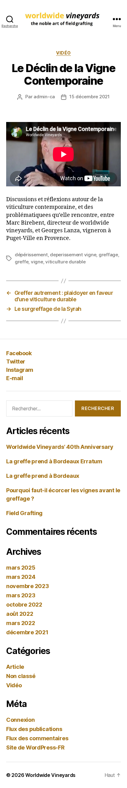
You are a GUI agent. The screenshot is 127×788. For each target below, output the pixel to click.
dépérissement (31, 255)
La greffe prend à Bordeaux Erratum (54, 461)
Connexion (20, 720)
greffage (108, 255)
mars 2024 (20, 577)
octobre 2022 (24, 604)
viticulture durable (65, 262)
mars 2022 (20, 623)
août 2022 (19, 614)
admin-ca (44, 97)
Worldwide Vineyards (50, 775)
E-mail (14, 378)
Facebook (18, 353)
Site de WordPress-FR (35, 747)
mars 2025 (20, 567)
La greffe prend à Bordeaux (42, 476)
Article (15, 667)
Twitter (15, 361)
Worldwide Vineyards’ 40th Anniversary (59, 447)
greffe (21, 262)
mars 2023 (20, 595)
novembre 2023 (27, 586)
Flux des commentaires (37, 738)
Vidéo (63, 52)
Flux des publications (34, 729)
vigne (37, 262)
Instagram (19, 370)
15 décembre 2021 (89, 97)
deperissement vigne (73, 255)
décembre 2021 (27, 632)
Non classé (20, 676)
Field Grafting (24, 513)
